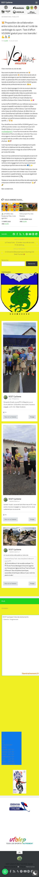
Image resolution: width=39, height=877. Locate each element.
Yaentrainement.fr (30, 673)
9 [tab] (28, 314)
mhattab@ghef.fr (7, 131)
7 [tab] (24, 314)
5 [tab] (19, 314)
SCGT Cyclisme (6, 2)
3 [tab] (15, 314)
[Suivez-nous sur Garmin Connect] (27, 234)
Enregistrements (14, 619)
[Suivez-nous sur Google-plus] (33, 234)
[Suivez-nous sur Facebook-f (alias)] (17, 234)
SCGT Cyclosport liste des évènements (15, 617)
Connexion (5, 608)
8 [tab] (26, 314)
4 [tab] (17, 314)
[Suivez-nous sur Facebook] (14, 234)
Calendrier (6, 619)
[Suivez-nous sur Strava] (23, 234)
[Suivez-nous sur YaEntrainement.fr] (36, 234)
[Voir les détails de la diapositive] (19, 292)
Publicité (15, 17)
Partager (32, 417)
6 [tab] (21, 314)
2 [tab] (12, 314)
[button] (35, 873)
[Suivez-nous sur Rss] (20, 234)
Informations (6, 17)
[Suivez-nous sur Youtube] (30, 234)
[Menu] (36, 2)
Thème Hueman (30, 867)
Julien (6, 41)
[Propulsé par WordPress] (18, 866)
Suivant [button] (35, 273)
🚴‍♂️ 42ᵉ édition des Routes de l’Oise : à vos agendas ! (9, 216)
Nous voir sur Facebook (10, 417)
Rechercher (5, 260)
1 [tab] (10, 314)
